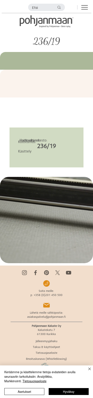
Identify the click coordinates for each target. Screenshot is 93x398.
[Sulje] (87, 371)
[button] (85, 258)
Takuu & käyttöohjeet (46, 347)
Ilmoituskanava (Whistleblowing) (46, 358)
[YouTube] (68, 272)
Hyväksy (68, 391)
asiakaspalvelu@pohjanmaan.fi (46, 316)
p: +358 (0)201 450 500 (46, 295)
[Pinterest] (46, 272)
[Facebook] (35, 272)
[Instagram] (24, 272)
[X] (57, 272)
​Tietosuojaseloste (46, 352)
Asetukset (24, 391)
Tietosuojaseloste (34, 381)
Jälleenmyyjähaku (46, 341)
